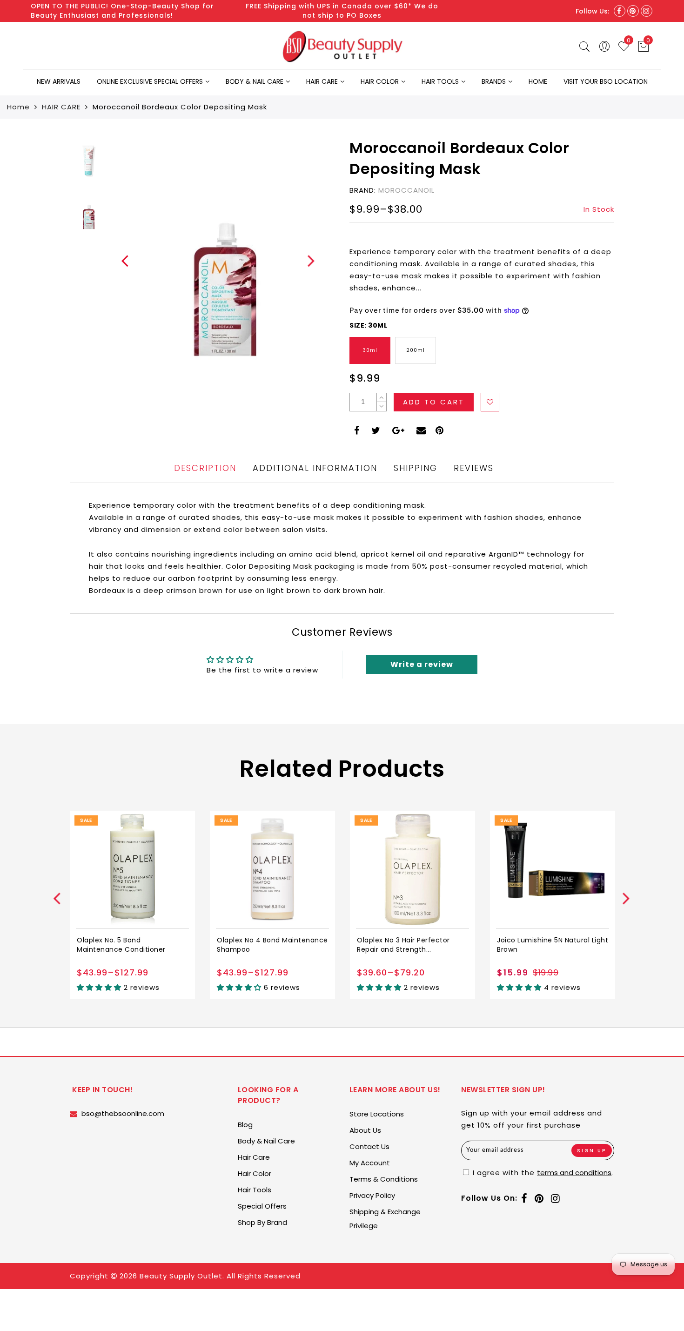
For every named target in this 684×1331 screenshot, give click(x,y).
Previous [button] (119, 266)
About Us (365, 1130)
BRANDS (494, 81)
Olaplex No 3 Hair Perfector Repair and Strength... (403, 944)
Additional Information (315, 468)
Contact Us (369, 1146)
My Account (369, 1163)
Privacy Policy (372, 1195)
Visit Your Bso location (605, 81)
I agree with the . (541, 1172)
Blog (245, 1124)
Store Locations (376, 1114)
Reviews (474, 468)
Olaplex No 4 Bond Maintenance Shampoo (272, 944)
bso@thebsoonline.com (122, 1113)
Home (538, 81)
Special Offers (262, 1206)
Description (205, 468)
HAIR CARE (61, 107)
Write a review (421, 664)
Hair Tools (440, 81)
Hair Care (322, 81)
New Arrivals (58, 81)
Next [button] (306, 266)
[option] (223, 260)
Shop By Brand (262, 1222)
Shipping (415, 468)
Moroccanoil (406, 190)
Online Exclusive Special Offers (150, 81)
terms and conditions (574, 1172)
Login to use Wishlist (490, 402)
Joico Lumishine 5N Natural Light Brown (552, 944)
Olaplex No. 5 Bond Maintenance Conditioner (121, 944)
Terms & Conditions (383, 1179)
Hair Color (380, 81)
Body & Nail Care (254, 81)
